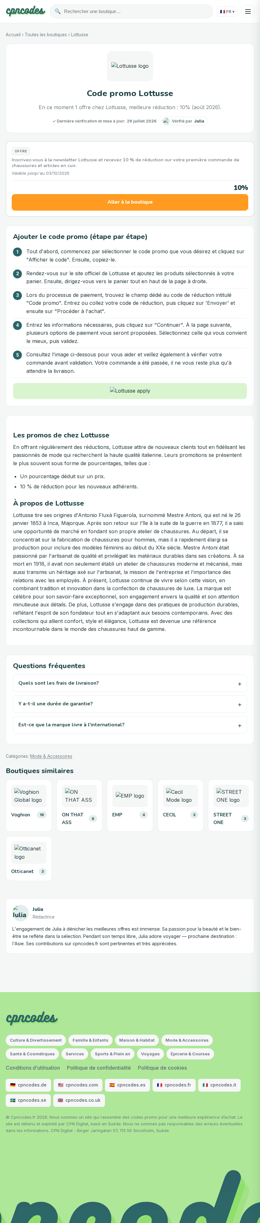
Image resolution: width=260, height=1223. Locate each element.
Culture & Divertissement (36, 1040)
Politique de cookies (162, 1068)
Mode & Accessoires (51, 756)
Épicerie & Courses (190, 1053)
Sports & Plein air (112, 1053)
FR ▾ (227, 11)
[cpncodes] (26, 11)
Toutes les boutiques (46, 34)
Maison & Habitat (137, 1040)
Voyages (150, 1053)
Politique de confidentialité (99, 1068)
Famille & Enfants (90, 1040)
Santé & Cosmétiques (32, 1053)
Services (75, 1053)
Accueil (13, 34)
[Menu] (248, 11)
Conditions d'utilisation (33, 1068)
